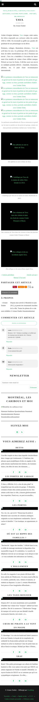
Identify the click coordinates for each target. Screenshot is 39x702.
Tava (5, 10)
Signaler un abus (22, 696)
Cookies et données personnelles (13, 699)
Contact (14, 696)
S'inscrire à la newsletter (9, 292)
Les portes (19, 505)
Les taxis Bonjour (19, 595)
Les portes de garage (19, 476)
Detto (20, 448)
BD (15, 16)
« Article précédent (7, 275)
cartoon (22, 10)
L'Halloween (19, 566)
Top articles (7, 696)
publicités (12, 10)
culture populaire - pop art (23, 13)
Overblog (30, 690)
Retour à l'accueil (19, 278)
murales (21, 16)
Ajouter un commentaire (19, 323)
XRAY (19, 656)
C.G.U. (31, 696)
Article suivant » (32, 275)
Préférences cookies (29, 699)
